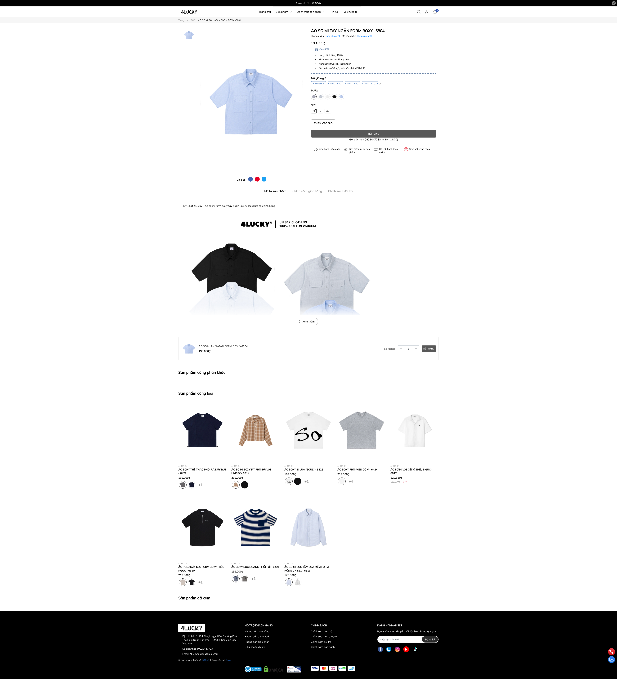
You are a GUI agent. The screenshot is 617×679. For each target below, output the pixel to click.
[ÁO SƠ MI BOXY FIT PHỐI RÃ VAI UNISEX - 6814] (255, 430)
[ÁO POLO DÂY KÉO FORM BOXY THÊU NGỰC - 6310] (202, 527)
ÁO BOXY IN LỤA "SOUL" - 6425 (303, 469)
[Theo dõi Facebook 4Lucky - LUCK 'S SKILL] (380, 649)
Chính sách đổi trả (321, 641)
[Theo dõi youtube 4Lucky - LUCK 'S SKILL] (406, 649)
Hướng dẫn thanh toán (257, 636)
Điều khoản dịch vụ (255, 646)
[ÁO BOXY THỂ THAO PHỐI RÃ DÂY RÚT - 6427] (202, 430)
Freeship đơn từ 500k (308, 3)
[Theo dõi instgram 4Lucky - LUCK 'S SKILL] (397, 649)
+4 (350, 480)
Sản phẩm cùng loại (195, 393)
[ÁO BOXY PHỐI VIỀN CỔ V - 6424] (361, 430)
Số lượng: (389, 348)
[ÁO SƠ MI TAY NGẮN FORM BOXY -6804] (251, 101)
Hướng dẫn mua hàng (257, 631)
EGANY (206, 660)
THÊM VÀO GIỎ (323, 123)
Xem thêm (309, 321)
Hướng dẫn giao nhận (257, 641)
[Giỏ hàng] (435, 11)
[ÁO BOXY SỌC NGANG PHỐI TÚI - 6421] (255, 527)
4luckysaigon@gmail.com (204, 653)
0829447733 (373, 139)
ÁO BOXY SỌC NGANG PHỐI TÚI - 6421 (255, 566)
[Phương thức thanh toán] (333, 668)
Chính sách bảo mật (322, 631)
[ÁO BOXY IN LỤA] (308, 430)
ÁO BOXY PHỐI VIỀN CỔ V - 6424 (357, 469)
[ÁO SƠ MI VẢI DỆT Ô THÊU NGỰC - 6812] (414, 430)
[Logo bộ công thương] (273, 668)
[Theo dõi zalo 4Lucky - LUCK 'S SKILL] (389, 649)
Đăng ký (430, 639)
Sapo (228, 660)
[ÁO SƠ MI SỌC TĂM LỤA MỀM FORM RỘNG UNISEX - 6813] (308, 527)
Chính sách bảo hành (323, 646)
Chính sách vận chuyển (324, 636)
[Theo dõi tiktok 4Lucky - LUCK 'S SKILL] (415, 649)
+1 (200, 484)
